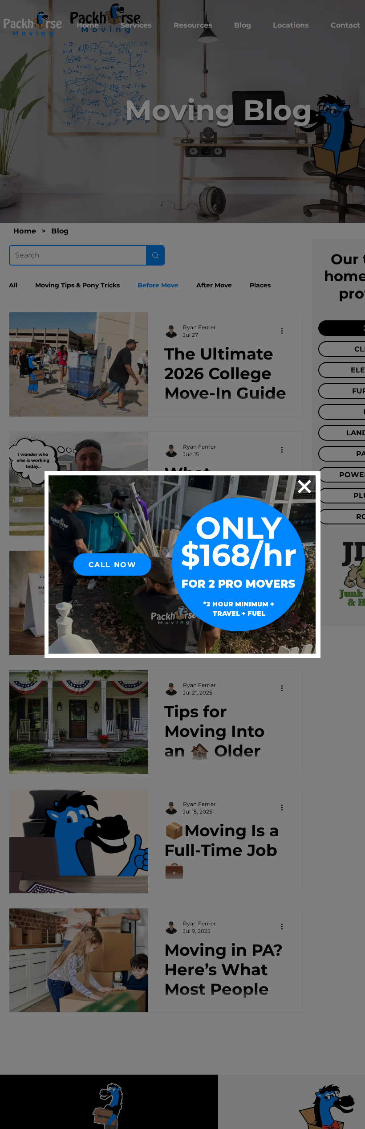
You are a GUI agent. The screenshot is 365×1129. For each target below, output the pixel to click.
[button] (304, 486)
